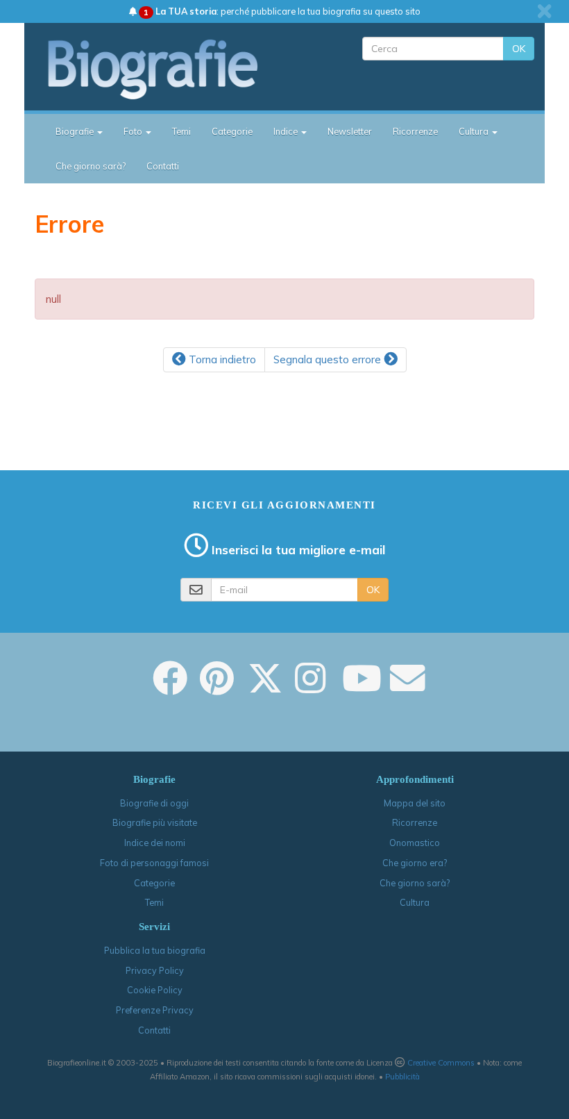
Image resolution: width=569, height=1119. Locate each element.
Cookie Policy (154, 989)
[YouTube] (362, 687)
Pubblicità (402, 1076)
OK (518, 48)
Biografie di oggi (154, 803)
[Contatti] (407, 687)
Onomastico (414, 842)
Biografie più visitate (154, 822)
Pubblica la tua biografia (154, 950)
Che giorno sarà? (91, 166)
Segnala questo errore (328, 359)
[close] (544, 11)
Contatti (162, 166)
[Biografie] (164, 68)
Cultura (415, 902)
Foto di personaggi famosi (154, 862)
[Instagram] (310, 687)
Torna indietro (221, 359)
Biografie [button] (76, 131)
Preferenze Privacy (155, 1010)
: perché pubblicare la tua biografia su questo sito (282, 11)
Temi (181, 131)
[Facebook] (170, 687)
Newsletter (350, 131)
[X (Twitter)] (265, 687)
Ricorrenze (415, 131)
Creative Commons (441, 1063)
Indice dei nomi (154, 842)
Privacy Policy (155, 970)
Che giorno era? (414, 862)
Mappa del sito (414, 803)
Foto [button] (134, 131)
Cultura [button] (475, 131)
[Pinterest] (217, 687)
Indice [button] (286, 131)
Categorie (232, 131)
